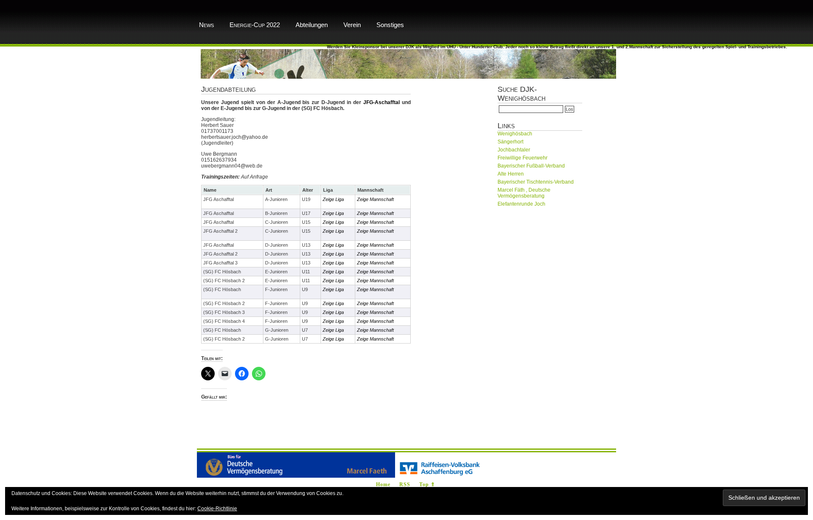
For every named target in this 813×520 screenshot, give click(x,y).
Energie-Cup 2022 (255, 24)
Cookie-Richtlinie (217, 509)
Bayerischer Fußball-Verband (531, 166)
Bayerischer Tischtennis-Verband (536, 182)
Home (383, 484)
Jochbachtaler (514, 150)
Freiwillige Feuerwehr (523, 158)
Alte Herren (511, 174)
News (206, 24)
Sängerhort (510, 142)
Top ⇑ (427, 484)
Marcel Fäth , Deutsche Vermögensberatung (524, 193)
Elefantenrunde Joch (521, 204)
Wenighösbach (515, 134)
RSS (404, 484)
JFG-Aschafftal (381, 102)
